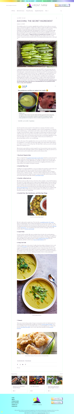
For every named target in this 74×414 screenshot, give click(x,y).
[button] (61, 10)
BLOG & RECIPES (15, 402)
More (46, 10)
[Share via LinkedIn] (22, 364)
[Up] (2, 412)
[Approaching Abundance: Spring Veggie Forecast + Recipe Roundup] (54, 380)
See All (61, 373)
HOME (13, 397)
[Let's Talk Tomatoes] (37, 380)
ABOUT (13, 399)
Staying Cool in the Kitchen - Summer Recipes (19, 387)
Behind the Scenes (20, 10)
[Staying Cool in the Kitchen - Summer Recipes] (19, 380)
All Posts (13, 10)
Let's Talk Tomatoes (34, 386)
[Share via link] (25, 364)
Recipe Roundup (29, 10)
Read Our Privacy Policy (41, 412)
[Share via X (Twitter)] (20, 364)
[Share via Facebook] (17, 364)
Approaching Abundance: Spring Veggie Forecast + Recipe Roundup (53, 387)
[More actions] (56, 18)
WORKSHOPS (14, 406)
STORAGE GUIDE (15, 401)
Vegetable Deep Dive (39, 10)
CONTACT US (14, 404)
